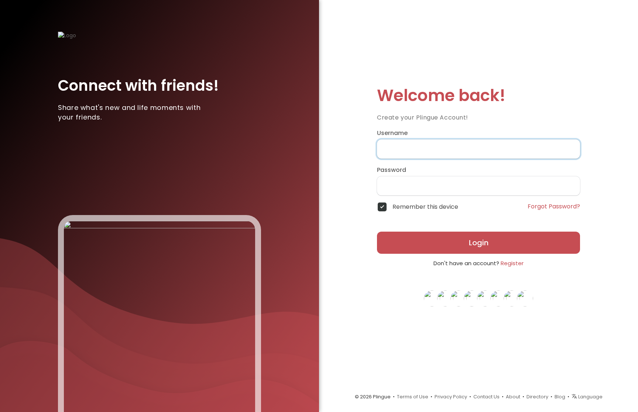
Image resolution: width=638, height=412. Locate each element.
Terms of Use (412, 396)
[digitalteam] (498, 298)
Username (392, 133)
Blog (560, 396)
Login (478, 243)
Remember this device (425, 207)
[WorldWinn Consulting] (512, 298)
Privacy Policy (451, 396)
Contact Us (486, 396)
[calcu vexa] (472, 298)
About (513, 396)
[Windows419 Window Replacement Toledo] (458, 298)
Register (512, 263)
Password (391, 170)
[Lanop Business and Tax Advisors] (445, 298)
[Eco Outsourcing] (432, 298)
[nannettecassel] (485, 298)
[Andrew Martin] (525, 298)
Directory (537, 396)
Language (590, 396)
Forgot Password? (554, 206)
